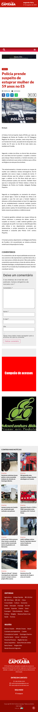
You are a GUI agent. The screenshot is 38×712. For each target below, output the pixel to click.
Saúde (6, 617)
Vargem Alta (18, 645)
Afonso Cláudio (9, 628)
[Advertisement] (19, 27)
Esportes (14, 608)
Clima (24, 600)
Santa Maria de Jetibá (24, 642)
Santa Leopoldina (9, 642)
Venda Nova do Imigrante (12, 648)
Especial (7, 608)
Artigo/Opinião (18, 597)
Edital (6, 605)
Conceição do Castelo (11, 634)
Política (6, 614)
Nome (6, 311)
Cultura (16, 603)
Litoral (17, 637)
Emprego (20, 605)
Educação (13, 605)
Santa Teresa (8, 645)
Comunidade (8, 603)
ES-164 (27, 605)
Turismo (12, 617)
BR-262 (17, 600)
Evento (21, 608)
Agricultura (8, 597)
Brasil (29, 628)
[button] (34, 49)
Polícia (26, 611)
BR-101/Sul (28, 597)
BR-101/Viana (8, 600)
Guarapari (7, 611)
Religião (13, 614)
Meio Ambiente (17, 611)
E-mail (6, 319)
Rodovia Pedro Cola (24, 614)
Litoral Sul (24, 637)
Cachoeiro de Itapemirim (12, 631)
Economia (24, 603)
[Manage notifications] (33, 707)
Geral (26, 608)
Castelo (24, 631)
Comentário (8, 288)
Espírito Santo (8, 637)
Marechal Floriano (10, 640)
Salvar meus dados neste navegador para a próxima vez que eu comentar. (18, 336)
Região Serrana (22, 640)
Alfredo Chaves (21, 628)
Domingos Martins (26, 634)
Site (4, 326)
